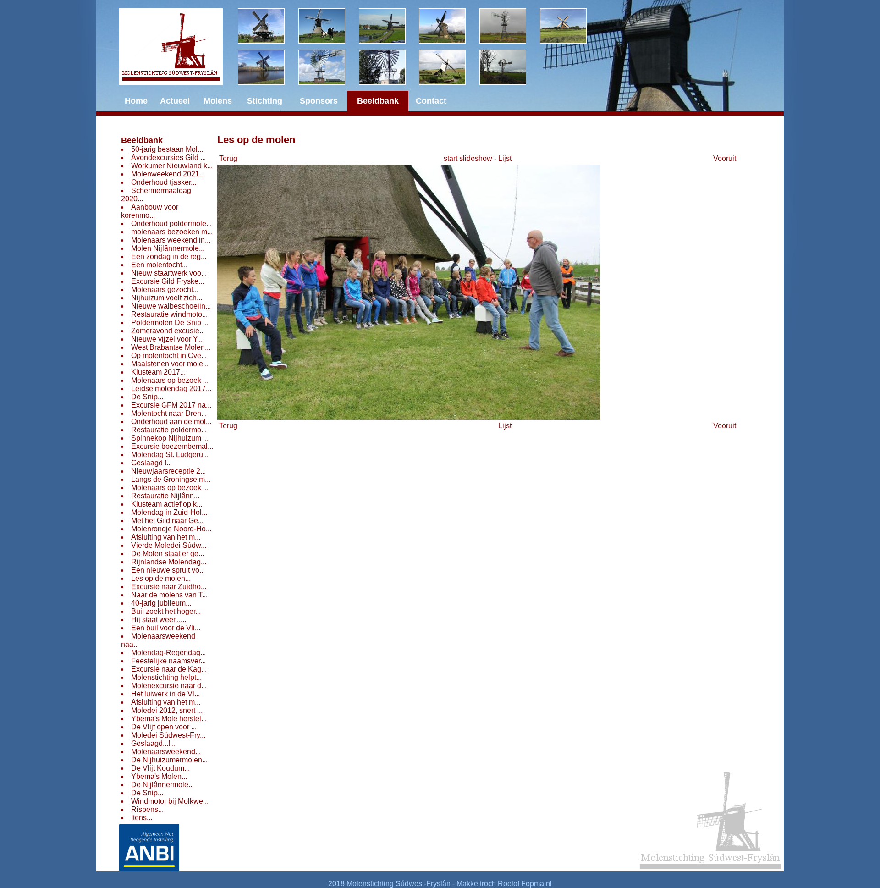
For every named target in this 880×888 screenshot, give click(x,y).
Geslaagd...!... (153, 743)
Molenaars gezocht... (164, 289)
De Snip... (147, 397)
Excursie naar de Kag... (169, 669)
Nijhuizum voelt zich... (166, 298)
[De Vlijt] (268, 26)
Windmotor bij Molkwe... (170, 801)
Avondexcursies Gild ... (168, 157)
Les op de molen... (161, 578)
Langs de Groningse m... (170, 479)
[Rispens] (570, 26)
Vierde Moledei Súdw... (168, 545)
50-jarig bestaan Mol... (167, 149)
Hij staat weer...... (158, 619)
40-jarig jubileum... (161, 603)
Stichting (264, 100)
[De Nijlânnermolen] (389, 26)
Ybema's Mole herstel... (169, 719)
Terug (228, 158)
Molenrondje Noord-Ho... (171, 529)
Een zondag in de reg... (168, 256)
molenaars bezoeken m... (172, 232)
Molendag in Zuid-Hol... (169, 512)
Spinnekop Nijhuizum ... (170, 438)
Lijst (505, 158)
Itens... (141, 818)
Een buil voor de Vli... (165, 628)
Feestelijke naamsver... (168, 661)
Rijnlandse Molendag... (168, 562)
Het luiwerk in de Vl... (165, 694)
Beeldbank (142, 140)
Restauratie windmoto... (169, 314)
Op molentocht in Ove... (169, 355)
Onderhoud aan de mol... (171, 421)
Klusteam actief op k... (166, 504)
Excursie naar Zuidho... (168, 586)
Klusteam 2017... (158, 372)
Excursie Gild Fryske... (167, 281)
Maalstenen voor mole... (170, 364)
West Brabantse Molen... (170, 347)
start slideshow (468, 158)
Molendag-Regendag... (168, 652)
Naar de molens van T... (169, 595)
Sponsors (319, 100)
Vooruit (724, 158)
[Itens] (509, 67)
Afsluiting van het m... (165, 537)
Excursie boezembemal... (172, 446)
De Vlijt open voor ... (164, 727)
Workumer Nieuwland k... (172, 166)
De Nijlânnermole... (162, 785)
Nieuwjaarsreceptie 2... (168, 471)
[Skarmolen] (328, 67)
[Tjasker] (449, 67)
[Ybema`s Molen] (268, 67)
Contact (431, 100)
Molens (218, 100)
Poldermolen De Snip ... (170, 322)
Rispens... (147, 809)
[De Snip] (449, 26)
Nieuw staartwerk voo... (169, 273)
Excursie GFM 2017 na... (171, 405)
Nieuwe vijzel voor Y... (167, 339)
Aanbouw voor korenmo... (149, 211)
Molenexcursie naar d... (169, 685)
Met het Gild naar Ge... (167, 520)
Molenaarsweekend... (166, 752)
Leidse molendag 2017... (171, 388)
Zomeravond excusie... (168, 331)
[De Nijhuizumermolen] (328, 26)
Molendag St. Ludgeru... (170, 454)
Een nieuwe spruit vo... (168, 570)
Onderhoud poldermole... (171, 223)
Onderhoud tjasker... (163, 182)
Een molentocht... (159, 265)
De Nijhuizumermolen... (169, 760)
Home (136, 100)
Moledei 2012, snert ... (167, 710)
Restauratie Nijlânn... (165, 496)
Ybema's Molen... (159, 776)
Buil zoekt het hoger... (166, 611)
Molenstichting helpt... (166, 677)
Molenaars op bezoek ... (170, 380)
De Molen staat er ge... (167, 553)
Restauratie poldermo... (169, 430)
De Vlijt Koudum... (160, 768)
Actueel (175, 100)
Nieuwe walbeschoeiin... (171, 306)
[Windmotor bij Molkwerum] (389, 67)
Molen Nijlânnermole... (167, 248)
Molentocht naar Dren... (169, 413)
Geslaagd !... (151, 463)
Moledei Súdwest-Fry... (168, 735)
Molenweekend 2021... (168, 174)
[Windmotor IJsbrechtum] (509, 26)
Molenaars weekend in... (170, 240)
